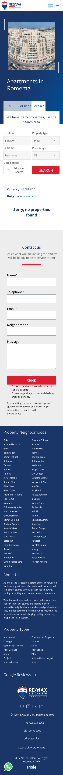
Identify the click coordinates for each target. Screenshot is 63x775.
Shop (6, 654)
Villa (33, 654)
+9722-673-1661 (35, 723)
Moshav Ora (37, 553)
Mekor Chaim (38, 503)
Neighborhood (17, 325)
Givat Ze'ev (9, 490)
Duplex (35, 641)
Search (46, 170)
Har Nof (7, 553)
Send (32, 380)
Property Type (40, 133)
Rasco (7, 549)
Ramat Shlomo (11, 519)
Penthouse (37, 649)
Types (37, 140)
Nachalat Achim (39, 519)
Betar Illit (8, 540)
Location (9, 133)
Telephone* (15, 292)
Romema (36, 524)
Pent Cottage (10, 649)
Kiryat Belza (10, 536)
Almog (34, 549)
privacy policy (14, 413)
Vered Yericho (38, 557)
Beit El (34, 511)
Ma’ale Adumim (39, 494)
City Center (37, 473)
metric (29, 196)
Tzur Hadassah (39, 536)
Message (13, 341)
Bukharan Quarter (13, 507)
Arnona (35, 444)
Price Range (39, 148)
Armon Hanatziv (12, 444)
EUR (27, 189)
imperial (20, 196)
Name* (12, 275)
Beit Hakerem (38, 456)
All (10, 106)
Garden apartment (13, 645)
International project (42, 658)
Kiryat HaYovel (11, 511)
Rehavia (8, 469)
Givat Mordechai (39, 477)
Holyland (36, 490)
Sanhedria (36, 507)
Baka (6, 440)
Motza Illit (36, 532)
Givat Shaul (9, 486)
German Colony (39, 440)
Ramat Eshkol (11, 456)
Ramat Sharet (11, 482)
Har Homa (9, 498)
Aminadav (9, 557)
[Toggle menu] (59, 5)
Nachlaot (36, 465)
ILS (22, 189)
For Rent (24, 106)
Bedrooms (10, 148)
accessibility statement (31, 747)
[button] (8, 766)
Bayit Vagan (9, 452)
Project (7, 658)
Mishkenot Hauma (13, 494)
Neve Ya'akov (10, 528)
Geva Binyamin (11, 544)
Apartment (9, 637)
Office (34, 645)
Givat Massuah (11, 515)
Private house (11, 662)
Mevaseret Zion (39, 482)
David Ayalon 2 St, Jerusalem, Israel (34, 715)
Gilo (6, 448)
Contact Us (35, 730)
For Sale (38, 106)
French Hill (37, 448)
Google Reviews (18, 674)
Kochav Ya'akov (11, 524)
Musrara (8, 503)
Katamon (8, 461)
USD (32, 189)
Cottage (8, 641)
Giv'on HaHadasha (13, 561)
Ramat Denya (38, 528)
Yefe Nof (35, 540)
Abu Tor (35, 486)
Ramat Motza (10, 532)
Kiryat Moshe (10, 477)
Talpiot (7, 473)
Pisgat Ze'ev (37, 469)
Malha (34, 515)
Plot (33, 662)
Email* (12, 308)
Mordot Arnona (39, 561)
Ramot (34, 452)
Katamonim (37, 461)
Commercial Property (42, 637)
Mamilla (8, 565)
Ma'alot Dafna (38, 544)
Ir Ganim (35, 498)
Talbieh (7, 465)
